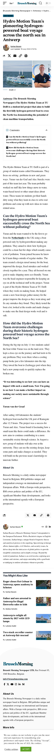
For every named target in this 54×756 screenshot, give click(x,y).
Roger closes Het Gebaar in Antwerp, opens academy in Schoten (18, 584)
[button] (5, 3)
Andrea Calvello (11, 609)
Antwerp (37, 10)
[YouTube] (12, 684)
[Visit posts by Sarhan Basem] (6, 48)
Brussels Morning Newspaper (17, 10)
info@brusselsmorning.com (15, 678)
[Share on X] (9, 55)
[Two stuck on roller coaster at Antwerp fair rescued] (43, 635)
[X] (8, 684)
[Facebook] (4, 684)
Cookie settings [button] (11, 749)
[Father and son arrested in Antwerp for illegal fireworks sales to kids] (43, 601)
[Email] (14, 55)
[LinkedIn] (50, 527)
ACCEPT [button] (26, 749)
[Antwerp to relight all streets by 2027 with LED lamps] (43, 618)
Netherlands (18, 237)
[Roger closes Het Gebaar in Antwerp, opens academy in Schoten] (43, 584)
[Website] (42, 527)
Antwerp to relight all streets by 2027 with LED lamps (16, 618)
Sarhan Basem (15, 46)
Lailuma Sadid (11, 626)
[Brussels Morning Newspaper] (27, 3)
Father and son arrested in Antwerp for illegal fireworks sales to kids (17, 601)
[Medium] (23, 684)
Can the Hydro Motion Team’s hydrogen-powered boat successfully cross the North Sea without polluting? (26, 139)
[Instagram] (46, 527)
